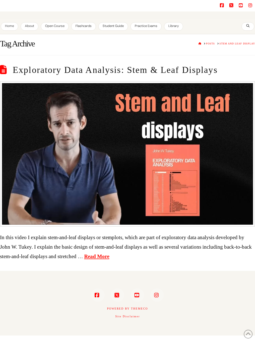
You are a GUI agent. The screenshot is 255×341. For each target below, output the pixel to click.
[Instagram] (251, 5)
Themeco (139, 308)
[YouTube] (242, 5)
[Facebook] (223, 5)
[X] (232, 5)
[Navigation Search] (248, 26)
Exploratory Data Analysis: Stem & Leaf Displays (115, 70)
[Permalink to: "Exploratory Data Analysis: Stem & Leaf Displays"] (127, 154)
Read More (96, 256)
